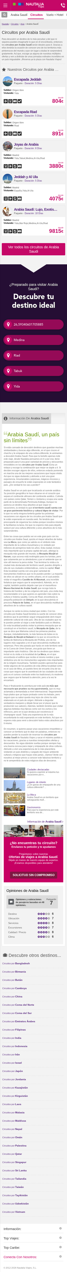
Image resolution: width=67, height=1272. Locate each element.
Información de (44, 821)
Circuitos (15, 24)
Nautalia (5, 24)
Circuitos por (16, 963)
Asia (22, 24)
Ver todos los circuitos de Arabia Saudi (33, 249)
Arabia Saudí (32, 24)
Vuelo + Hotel (54, 14)
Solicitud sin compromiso (33, 875)
